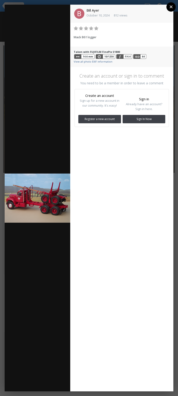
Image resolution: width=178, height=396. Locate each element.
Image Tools (43, 376)
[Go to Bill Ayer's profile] (79, 14)
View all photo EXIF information (93, 61)
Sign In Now (144, 119)
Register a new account (100, 119)
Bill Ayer (92, 10)
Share (46, 383)
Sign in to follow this (45, 11)
